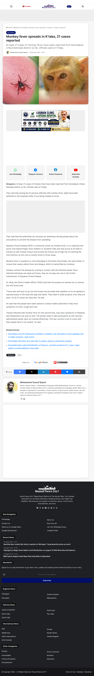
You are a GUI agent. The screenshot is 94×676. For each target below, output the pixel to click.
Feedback (79, 672)
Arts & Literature (53, 652)
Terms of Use (70, 672)
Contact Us (6, 523)
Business (50, 655)
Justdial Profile (52, 530)
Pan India (50, 614)
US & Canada (7, 640)
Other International (9, 636)
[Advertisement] (47, 15)
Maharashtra (51, 598)
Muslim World (52, 633)
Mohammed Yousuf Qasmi (19, 52)
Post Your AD (52, 523)
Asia (3, 629)
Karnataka (24, 27)
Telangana (5, 594)
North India (6, 614)
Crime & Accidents (8, 659)
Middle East (6, 633)
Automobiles (6, 655)
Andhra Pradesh (53, 594)
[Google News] (41, 362)
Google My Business (9, 530)
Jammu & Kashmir (8, 610)
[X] (21, 399)
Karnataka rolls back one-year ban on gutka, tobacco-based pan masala (39, 341)
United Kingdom (53, 636)
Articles (4, 651)
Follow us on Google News (11, 527)
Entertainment (7, 662)
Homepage (6, 519)
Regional (17, 27)
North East (51, 610)
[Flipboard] (60, 362)
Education (50, 659)
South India (6, 617)
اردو (69, 6)
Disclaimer (88, 672)
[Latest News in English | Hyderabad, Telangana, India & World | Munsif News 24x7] (49, 6)
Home (10, 27)
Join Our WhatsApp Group (56, 527)
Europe (49, 629)
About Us (50, 520)
